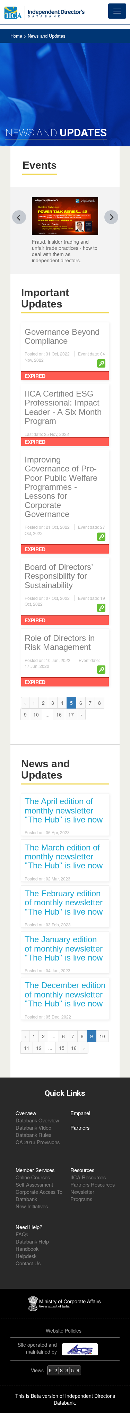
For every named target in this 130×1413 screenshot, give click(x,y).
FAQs (22, 1234)
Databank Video (33, 1127)
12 (39, 1047)
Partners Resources (92, 1184)
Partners (79, 1127)
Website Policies (64, 1330)
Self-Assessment (34, 1184)
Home (17, 35)
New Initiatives (32, 1206)
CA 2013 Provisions (38, 1142)
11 (26, 1047)
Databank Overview (37, 1120)
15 (61, 1047)
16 (59, 714)
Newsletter (82, 1191)
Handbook (27, 1248)
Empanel (80, 1113)
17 (71, 714)
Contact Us (28, 1263)
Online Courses (33, 1177)
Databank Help (32, 1241)
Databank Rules (33, 1134)
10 (36, 714)
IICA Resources (88, 1177)
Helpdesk (26, 1255)
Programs (81, 1198)
